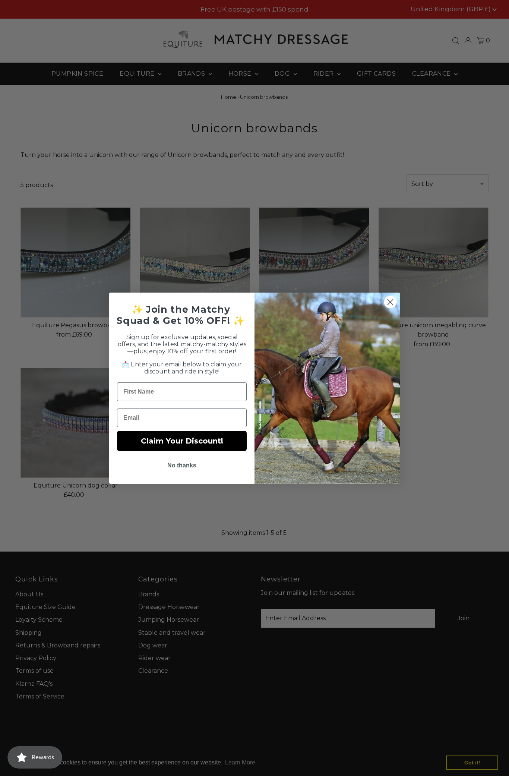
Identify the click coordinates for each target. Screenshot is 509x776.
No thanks (181, 465)
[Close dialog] (390, 302)
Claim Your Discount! (182, 440)
